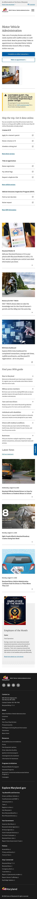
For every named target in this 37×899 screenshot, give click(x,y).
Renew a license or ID (9, 141)
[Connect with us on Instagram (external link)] (4, 685)
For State (8, 835)
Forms (4, 744)
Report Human (9, 877)
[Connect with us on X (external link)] (18, 685)
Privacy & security (7, 725)
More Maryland (9, 813)
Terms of (6, 855)
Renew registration (8, 166)
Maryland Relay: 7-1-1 (8, 705)
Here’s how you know (8, 4)
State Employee (9, 832)
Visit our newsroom (7, 454)
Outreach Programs (8, 769)
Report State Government (11, 841)
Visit (6, 810)
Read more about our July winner (13, 656)
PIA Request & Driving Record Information (14, 728)
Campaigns (5, 777)
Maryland (6, 866)
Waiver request (7, 202)
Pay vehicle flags (7, 172)
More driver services (8, 154)
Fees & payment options (9, 747)
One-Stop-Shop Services (9, 722)
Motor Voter (5, 733)
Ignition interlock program (10, 753)
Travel (6, 871)
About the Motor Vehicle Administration (14, 713)
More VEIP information (9, 210)
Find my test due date (9, 197)
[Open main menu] (33, 10)
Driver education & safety (9, 750)
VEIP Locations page (23, 105)
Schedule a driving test (9, 146)
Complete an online (18, 54)
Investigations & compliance (10, 756)
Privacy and (8, 852)
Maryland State (8, 838)
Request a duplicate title (10, 177)
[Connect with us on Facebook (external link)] (13, 685)
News (3, 719)
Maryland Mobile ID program (10, 767)
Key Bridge (8, 880)
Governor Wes (8, 824)
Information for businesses (10, 758)
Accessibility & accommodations (11, 741)
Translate (32, 4)
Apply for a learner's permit (10, 135)
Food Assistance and (9, 799)
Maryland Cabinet (10, 827)
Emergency (7, 869)
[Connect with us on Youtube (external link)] (8, 685)
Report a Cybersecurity (11, 874)
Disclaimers (5, 730)
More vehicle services (8, 185)
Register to (7, 807)
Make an (18, 60)
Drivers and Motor (10, 796)
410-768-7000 (16, 702)
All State (7, 830)
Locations (5, 716)
